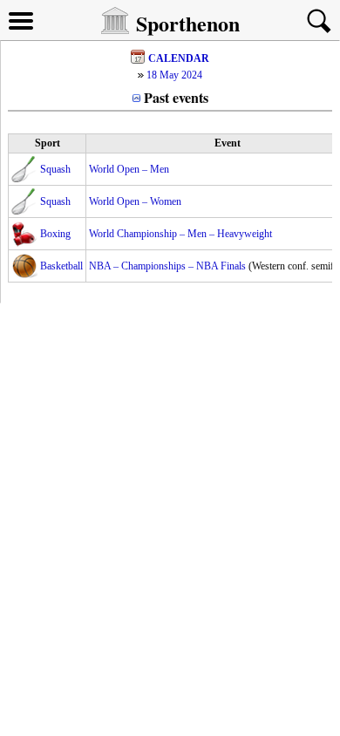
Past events (176, 97)
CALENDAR (178, 58)
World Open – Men (129, 169)
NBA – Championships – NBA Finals (167, 266)
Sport (47, 143)
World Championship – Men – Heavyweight (180, 234)
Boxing (55, 234)
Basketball (61, 266)
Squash (55, 169)
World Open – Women (135, 201)
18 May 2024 (174, 75)
